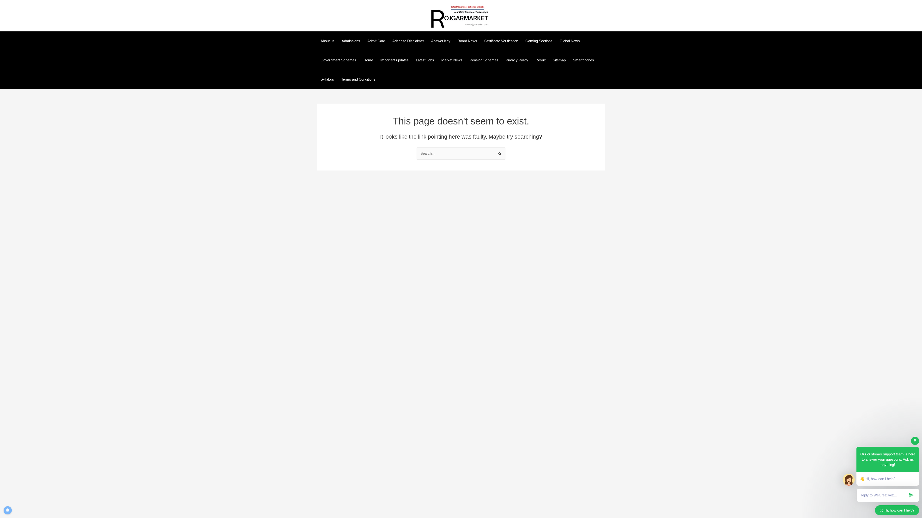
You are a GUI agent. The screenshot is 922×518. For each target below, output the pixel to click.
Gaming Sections (538, 41)
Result (540, 60)
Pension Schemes (484, 60)
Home (368, 60)
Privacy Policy (517, 60)
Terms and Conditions (358, 79)
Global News (570, 41)
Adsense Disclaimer (408, 41)
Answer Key (440, 41)
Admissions (351, 41)
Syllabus (327, 79)
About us (327, 41)
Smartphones (583, 60)
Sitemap (559, 60)
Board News (467, 41)
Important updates (394, 60)
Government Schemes (338, 60)
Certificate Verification (501, 41)
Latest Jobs (425, 60)
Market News (451, 60)
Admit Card (376, 41)
